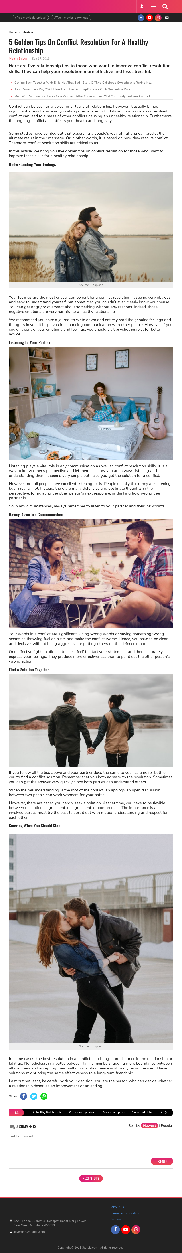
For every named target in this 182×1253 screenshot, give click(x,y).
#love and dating (143, 1112)
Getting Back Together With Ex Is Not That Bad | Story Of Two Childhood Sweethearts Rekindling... (83, 83)
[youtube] (149, 17)
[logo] (23, 6)
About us (117, 1207)
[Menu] (153, 6)
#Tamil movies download (71, 18)
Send (162, 1161)
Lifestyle (27, 32)
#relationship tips (114, 1112)
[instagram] (158, 17)
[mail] (167, 17)
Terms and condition (125, 1213)
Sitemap (116, 1219)
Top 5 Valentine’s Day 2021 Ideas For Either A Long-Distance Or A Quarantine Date (72, 89)
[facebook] (141, 17)
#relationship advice (82, 1112)
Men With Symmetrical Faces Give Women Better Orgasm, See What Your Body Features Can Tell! (82, 96)
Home (13, 32)
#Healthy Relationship (48, 1112)
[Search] (165, 6)
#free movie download (30, 18)
